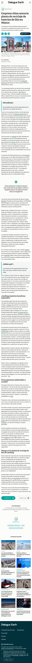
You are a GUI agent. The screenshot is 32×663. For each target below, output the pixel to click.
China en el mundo (23, 589)
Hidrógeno (5, 609)
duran (13, 142)
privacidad (15, 655)
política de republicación (7, 648)
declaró (27, 250)
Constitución (4, 331)
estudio (14, 136)
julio (12, 396)
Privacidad (4, 633)
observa (7, 437)
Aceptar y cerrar (8, 659)
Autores (3, 636)
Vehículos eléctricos (16, 528)
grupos (3, 420)
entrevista (17, 478)
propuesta (4, 329)
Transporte (5, 589)
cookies (21, 655)
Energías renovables (21, 569)
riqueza (9, 305)
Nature (28, 155)
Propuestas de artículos (8, 630)
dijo (11, 75)
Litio (22, 525)
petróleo (7, 255)
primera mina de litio (20, 114)
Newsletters (20, 630)
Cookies (3, 639)
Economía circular (14, 525)
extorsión (4, 422)
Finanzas (20, 609)
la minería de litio (22, 312)
